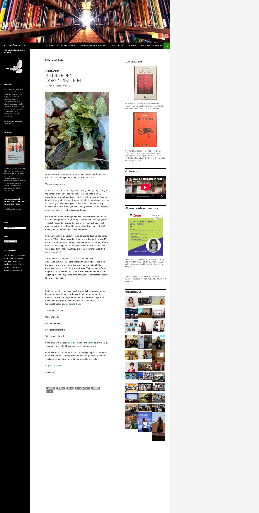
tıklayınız (128, 267)
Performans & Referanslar (151, 45)
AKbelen (51, 388)
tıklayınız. (129, 281)
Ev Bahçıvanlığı (82, 388)
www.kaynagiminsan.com (13, 121)
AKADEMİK (49, 45)
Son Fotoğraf (8, 258)
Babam (6, 267)
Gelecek (48, 71)
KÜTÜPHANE (132, 45)
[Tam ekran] (162, 196)
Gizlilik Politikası (117, 45)
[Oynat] (128, 196)
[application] (145, 187)
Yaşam (56, 71)
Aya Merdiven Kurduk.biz (66, 45)
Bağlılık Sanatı (9, 255)
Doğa (70, 388)
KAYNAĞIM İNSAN (14, 46)
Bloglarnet (21, 255)
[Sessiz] (158, 196)
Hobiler (96, 388)
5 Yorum (68, 86)
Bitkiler (61, 388)
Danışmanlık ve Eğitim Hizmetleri (93, 45)
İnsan (50, 391)
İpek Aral (15, 267)
